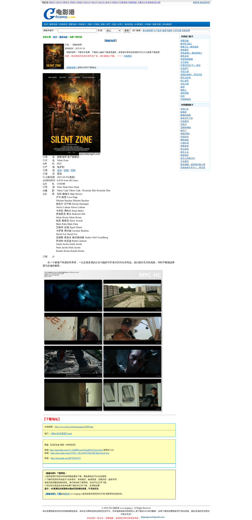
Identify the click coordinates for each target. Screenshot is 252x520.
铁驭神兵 (185, 155)
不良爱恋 (185, 161)
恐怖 (73, 170)
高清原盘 (129, 24)
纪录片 (120, 24)
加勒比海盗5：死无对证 (191, 74)
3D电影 (148, 24)
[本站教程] (167, 24)
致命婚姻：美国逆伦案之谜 (193, 164)
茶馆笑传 (185, 136)
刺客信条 (185, 40)
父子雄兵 (185, 62)
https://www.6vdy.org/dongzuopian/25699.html (74, 427)
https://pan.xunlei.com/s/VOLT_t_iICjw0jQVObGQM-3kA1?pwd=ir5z (80, 453)
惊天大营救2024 (188, 158)
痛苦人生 (185, 152)
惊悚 (66, 170)
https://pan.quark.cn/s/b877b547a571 (66, 458)
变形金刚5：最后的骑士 (191, 53)
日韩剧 (96, 24)
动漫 (114, 24)
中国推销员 (186, 99)
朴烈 (183, 96)
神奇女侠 (185, 56)
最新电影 (53, 24)
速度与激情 (167, 30)
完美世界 (186, 30)
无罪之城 (185, 71)
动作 (59, 170)
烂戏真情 (185, 121)
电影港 (66, 494)
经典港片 (82, 24)
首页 (46, 24)
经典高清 (63, 24)
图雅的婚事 (186, 115)
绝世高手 (185, 50)
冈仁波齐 (185, 80)
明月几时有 (186, 77)
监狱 (183, 87)
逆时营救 (185, 93)
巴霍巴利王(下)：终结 (190, 65)
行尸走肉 (157, 30)
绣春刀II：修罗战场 (189, 47)
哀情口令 (185, 109)
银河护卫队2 (186, 43)
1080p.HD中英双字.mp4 (61, 433)
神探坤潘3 (185, 133)
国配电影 (73, 24)
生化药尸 (185, 68)
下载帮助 (127, 56)
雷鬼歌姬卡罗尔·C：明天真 (193, 167)
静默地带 (110, 40)
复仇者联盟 (148, 30)
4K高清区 (138, 24)
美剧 (103, 24)
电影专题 (157, 24)
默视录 (184, 112)
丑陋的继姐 (186, 127)
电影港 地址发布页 (201, 2)
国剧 (90, 24)
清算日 (184, 124)
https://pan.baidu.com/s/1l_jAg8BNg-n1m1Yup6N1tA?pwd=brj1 (76, 450)
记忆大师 (185, 84)
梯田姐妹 (185, 140)
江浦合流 (185, 143)
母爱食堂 (185, 146)
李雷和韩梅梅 (187, 59)
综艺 (108, 24)
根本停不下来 (187, 118)
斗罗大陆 (177, 30)
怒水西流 (185, 149)
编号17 (184, 130)
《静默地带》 (71, 67)
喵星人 (184, 90)
